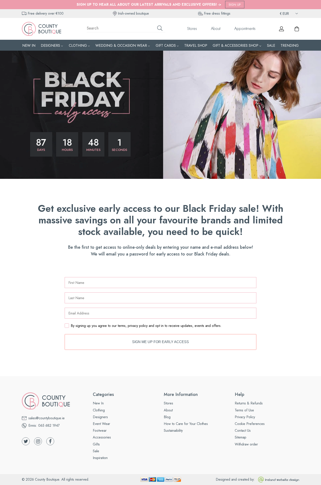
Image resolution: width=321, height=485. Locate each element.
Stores (192, 28)
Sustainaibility (173, 430)
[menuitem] (29, 45)
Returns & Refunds (249, 403)
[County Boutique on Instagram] (38, 441)
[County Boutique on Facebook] (50, 441)
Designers (100, 417)
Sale (96, 451)
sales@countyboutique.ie (46, 418)
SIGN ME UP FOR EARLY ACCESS (160, 342)
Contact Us (243, 430)
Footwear (100, 430)
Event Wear (101, 424)
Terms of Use (244, 410)
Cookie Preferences (250, 424)
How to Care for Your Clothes (186, 424)
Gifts (96, 444)
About (215, 28)
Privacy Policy (245, 417)
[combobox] (126, 28)
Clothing (99, 410)
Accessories (102, 437)
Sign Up (235, 4)
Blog (167, 417)
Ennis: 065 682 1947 (44, 425)
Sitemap (240, 437)
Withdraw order (246, 444)
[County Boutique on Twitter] (26, 441)
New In (98, 403)
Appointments (244, 28)
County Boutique (47, 479)
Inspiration (100, 458)
